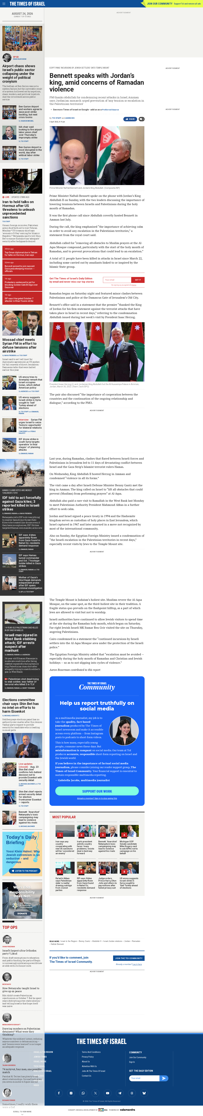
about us (86, 1061)
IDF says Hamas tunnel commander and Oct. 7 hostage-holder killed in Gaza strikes (30, 560)
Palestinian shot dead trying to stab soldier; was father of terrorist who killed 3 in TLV (22, 682)
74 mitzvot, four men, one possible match (22, 1071)
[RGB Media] (103, 1109)
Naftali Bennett (57, 944)
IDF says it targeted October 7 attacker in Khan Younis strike (19, 299)
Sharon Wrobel (27, 121)
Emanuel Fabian (27, 453)
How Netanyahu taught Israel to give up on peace (20, 990)
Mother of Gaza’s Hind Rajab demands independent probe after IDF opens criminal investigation (30, 583)
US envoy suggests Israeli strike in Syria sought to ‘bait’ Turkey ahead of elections (129, 883)
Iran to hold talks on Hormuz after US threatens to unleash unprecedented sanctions (18, 209)
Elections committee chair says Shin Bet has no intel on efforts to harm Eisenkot (20, 705)
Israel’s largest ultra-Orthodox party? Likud (19, 952)
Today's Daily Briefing (21, 839)
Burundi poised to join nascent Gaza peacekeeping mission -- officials (20, 268)
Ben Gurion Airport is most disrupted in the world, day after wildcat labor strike (30, 151)
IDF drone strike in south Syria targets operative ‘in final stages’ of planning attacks (29, 444)
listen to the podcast (26, 871)
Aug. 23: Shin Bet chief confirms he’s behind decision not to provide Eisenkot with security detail (30, 773)
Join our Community (159, 3)
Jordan (127, 941)
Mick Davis (6, 984)
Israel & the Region (68, 941)
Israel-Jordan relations (112, 941)
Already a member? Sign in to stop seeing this (97, 798)
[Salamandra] (127, 1110)
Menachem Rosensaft (11, 1025)
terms (134, 285)
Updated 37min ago (20, 197)
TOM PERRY (23, 431)
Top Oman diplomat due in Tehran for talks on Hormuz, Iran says (21, 253)
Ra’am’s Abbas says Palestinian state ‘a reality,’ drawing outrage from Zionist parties (64, 884)
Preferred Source (110, 110)
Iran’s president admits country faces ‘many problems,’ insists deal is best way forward (85, 847)
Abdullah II (96, 941)
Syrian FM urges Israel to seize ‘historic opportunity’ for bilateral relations (30, 423)
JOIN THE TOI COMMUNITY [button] (128, 958)
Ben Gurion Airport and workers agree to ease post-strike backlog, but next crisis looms (30, 112)
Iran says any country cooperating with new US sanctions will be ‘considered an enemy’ (65, 847)
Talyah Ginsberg (9, 1065)
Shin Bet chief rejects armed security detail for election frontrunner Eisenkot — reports (30, 797)
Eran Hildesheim (19, 59)
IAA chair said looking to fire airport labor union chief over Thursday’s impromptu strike (30, 132)
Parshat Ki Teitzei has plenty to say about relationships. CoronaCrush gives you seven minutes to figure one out (22, 1079)
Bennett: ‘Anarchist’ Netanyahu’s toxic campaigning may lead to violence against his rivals (107, 846)
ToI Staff (56, 118)
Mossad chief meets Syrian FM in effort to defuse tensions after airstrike (19, 345)
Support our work (97, 791)
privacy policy (88, 1057)
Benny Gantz (84, 941)
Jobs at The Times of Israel (93, 1071)
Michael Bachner (28, 784)
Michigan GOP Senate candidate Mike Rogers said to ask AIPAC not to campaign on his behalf (129, 847)
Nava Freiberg (10, 355)
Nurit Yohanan (29, 688)
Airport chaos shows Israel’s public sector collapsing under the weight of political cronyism (18, 73)
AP (22, 592)
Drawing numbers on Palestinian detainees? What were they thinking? (21, 1031)
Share (132, 119)
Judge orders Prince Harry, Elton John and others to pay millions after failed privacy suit (107, 883)
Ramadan (136, 941)
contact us (86, 1076)
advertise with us (89, 1066)
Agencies (69, 118)
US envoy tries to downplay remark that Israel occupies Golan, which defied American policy (30, 382)
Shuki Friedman (8, 946)
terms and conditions (91, 1052)
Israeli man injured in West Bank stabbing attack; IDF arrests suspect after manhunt (21, 642)
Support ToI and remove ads (187, 4)
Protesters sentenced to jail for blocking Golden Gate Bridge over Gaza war (21, 285)
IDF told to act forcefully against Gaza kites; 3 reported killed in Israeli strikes (21, 503)
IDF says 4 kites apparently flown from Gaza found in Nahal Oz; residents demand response (86, 884)
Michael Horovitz (11, 716)
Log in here (137, 964)
